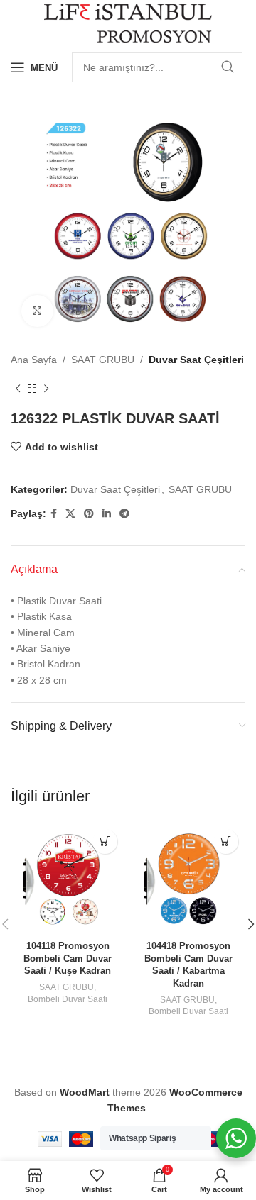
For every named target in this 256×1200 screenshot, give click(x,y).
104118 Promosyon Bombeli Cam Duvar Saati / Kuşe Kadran (67, 958)
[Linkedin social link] (106, 513)
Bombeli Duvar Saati (67, 999)
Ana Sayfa (34, 359)
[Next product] (46, 389)
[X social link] (70, 513)
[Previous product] (18, 389)
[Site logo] (128, 22)
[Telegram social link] (124, 513)
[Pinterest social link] (89, 513)
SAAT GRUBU (102, 359)
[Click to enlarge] (37, 311)
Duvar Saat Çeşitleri (196, 359)
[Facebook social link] (53, 513)
